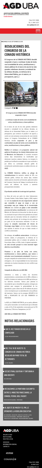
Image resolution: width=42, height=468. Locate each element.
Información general (10, 444)
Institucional (7, 437)
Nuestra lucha (8, 439)
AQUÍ (6, 168)
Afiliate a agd (7, 435)
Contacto (6, 446)
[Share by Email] (17, 108)
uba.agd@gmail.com (33, 25)
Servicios (6, 442)
